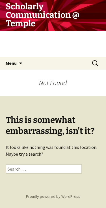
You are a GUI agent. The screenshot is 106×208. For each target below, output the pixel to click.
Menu (11, 63)
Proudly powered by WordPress (53, 196)
